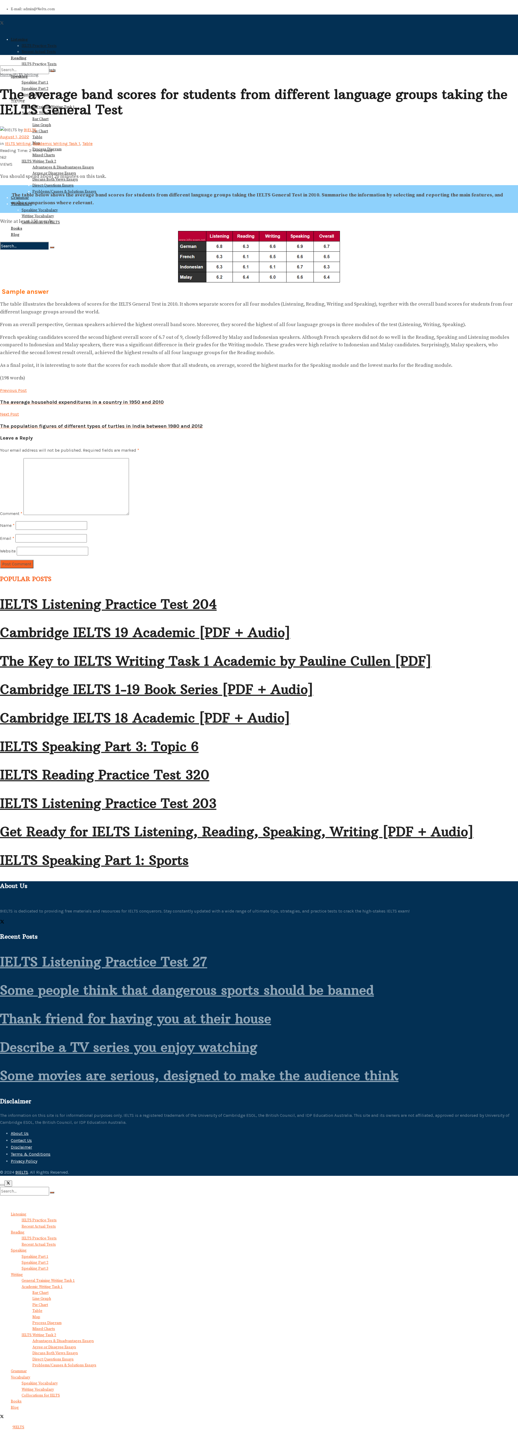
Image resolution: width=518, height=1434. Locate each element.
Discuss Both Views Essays (55, 1353)
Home (6, 74)
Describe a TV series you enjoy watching (128, 1047)
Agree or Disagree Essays (54, 1347)
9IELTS (30, 129)
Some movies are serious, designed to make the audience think (199, 1075)
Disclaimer (21, 1147)
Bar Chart (40, 119)
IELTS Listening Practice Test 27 (103, 962)
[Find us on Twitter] (2, 922)
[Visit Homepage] (21, 29)
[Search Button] (52, 247)
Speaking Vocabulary (40, 210)
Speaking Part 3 (35, 1268)
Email (7, 538)
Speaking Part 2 (35, 1262)
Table (37, 137)
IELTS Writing (26, 74)
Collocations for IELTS (41, 1395)
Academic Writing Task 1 (56, 143)
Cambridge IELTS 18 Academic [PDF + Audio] (145, 718)
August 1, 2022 (14, 136)
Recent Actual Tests (39, 1226)
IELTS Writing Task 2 (39, 161)
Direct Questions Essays (53, 185)
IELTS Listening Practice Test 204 (108, 604)
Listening (18, 1214)
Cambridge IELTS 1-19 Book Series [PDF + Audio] (156, 689)
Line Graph (41, 125)
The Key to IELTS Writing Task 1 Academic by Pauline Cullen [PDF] (215, 661)
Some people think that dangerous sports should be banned (187, 990)
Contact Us (21, 1140)
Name (7, 525)
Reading (18, 1232)
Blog (15, 234)
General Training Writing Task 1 (48, 1280)
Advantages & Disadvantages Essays (63, 167)
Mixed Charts (43, 155)
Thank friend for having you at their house (135, 1019)
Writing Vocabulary (38, 216)
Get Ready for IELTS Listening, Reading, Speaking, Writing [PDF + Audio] (236, 832)
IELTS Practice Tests (39, 1220)
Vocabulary (20, 1377)
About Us (20, 1133)
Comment (11, 513)
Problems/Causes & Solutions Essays (64, 1365)
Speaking (19, 1250)
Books (16, 228)
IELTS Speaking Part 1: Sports (94, 860)
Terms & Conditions (30, 1154)
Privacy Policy (24, 1161)
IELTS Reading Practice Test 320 (104, 775)
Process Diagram (47, 1323)
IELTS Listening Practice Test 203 (108, 803)
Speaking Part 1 (35, 82)
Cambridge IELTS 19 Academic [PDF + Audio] (145, 632)
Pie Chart (40, 131)
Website (8, 551)
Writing (17, 1274)
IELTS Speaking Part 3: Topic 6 (99, 746)
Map (36, 1317)
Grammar (19, 1371)
